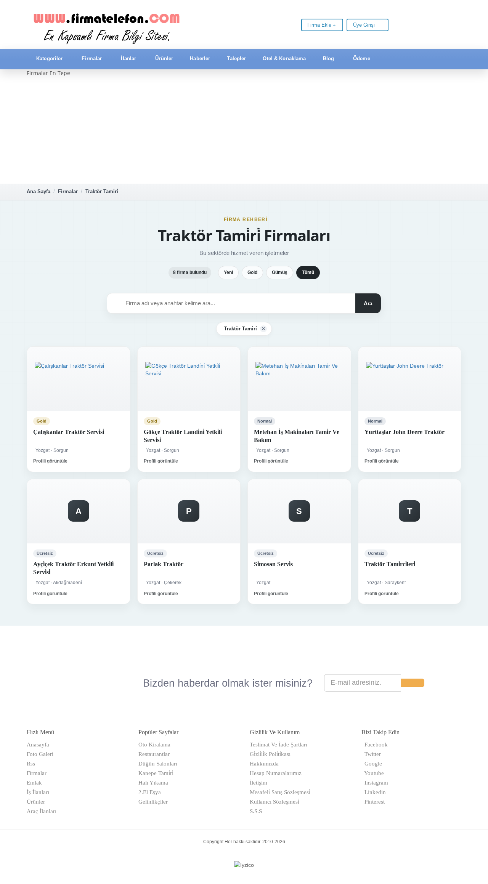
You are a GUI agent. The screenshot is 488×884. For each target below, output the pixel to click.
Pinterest (373, 802)
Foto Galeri (40, 754)
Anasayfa (38, 744)
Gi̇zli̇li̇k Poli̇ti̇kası (270, 754)
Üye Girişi (364, 25)
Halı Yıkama (153, 783)
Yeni (228, 272)
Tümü (308, 272)
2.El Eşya (149, 792)
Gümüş (279, 272)
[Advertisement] (244, 130)
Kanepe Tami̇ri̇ (155, 773)
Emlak (34, 783)
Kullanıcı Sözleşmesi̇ (274, 802)
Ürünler (164, 58)
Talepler (236, 58)
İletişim (258, 783)
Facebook (374, 744)
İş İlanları (38, 792)
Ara (368, 303)
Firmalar (68, 191)
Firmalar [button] (92, 58)
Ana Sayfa (38, 191)
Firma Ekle (320, 25)
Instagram (374, 783)
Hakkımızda (264, 764)
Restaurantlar (154, 754)
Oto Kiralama (154, 744)
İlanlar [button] (128, 58)
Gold (252, 272)
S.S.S (256, 811)
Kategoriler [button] (49, 58)
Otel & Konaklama (284, 58)
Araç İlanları (41, 811)
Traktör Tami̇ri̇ (101, 191)
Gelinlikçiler (153, 802)
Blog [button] (328, 58)
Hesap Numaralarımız (276, 773)
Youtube (372, 773)
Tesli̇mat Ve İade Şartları (278, 744)
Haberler (200, 58)
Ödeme (361, 58)
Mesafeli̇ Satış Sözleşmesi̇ (280, 792)
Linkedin (373, 792)
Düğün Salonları (157, 764)
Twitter (371, 754)
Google (371, 764)
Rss (31, 764)
